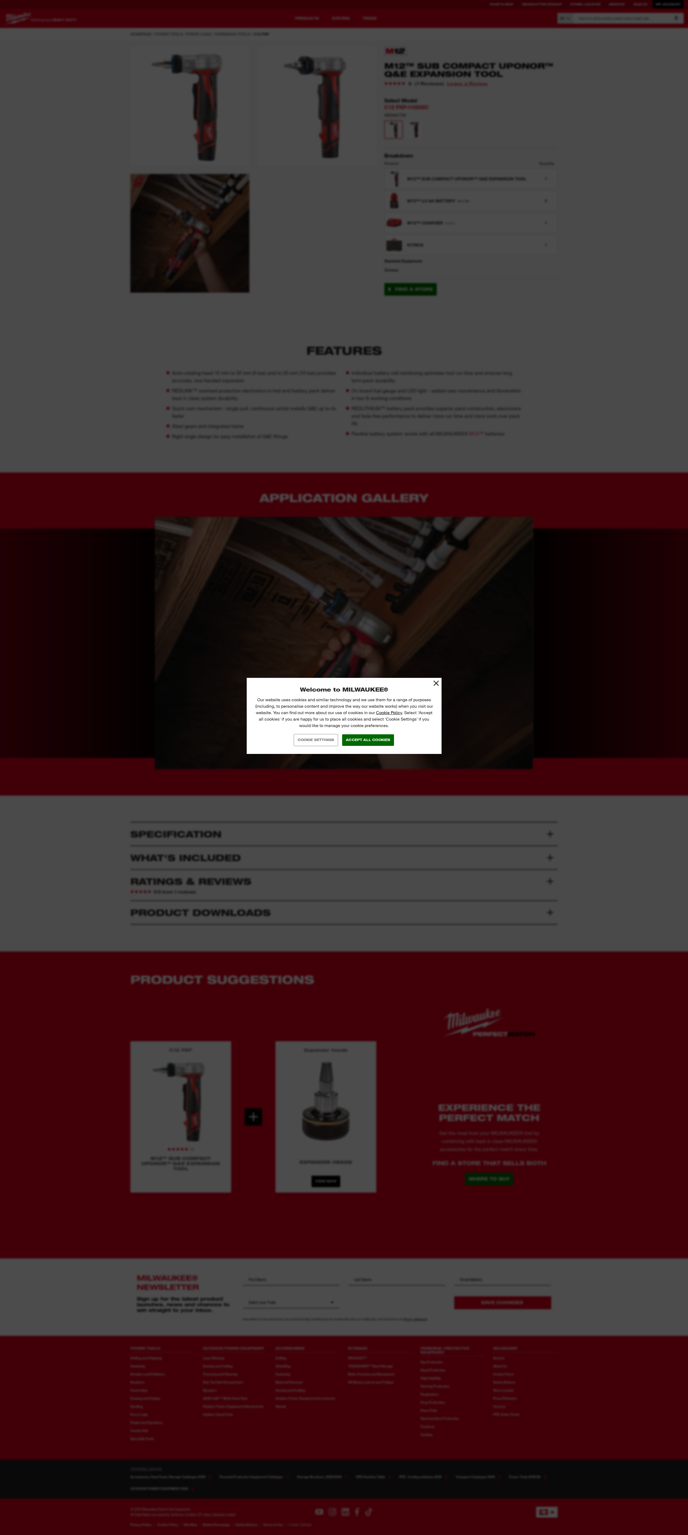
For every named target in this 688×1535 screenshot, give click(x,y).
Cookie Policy (389, 712)
